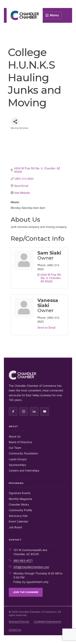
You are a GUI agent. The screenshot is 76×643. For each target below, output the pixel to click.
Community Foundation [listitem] (23, 453)
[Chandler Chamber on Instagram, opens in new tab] (23, 411)
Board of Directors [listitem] (20, 442)
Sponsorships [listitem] (17, 464)
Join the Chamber (26, 592)
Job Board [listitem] (15, 527)
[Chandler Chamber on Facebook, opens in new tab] (13, 411)
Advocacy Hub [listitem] (18, 515)
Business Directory (19, 621)
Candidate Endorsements (47, 621)
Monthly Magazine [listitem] (20, 498)
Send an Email (46, 327)
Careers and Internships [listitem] (24, 470)
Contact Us (15, 629)
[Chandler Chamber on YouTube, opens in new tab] (44, 411)
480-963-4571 (23, 560)
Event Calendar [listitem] (18, 521)
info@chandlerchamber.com (31, 567)
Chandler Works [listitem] (19, 504)
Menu (54, 15)
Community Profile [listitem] (20, 510)
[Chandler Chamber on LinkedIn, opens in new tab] (34, 411)
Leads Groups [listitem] (18, 459)
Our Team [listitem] (15, 447)
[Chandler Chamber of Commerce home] (25, 15)
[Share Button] (15, 121)
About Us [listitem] (14, 436)
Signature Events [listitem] (19, 493)
